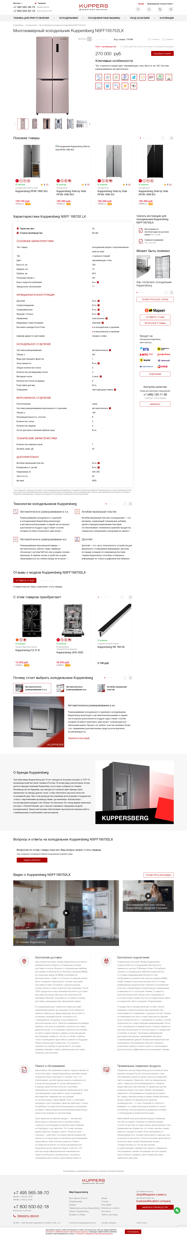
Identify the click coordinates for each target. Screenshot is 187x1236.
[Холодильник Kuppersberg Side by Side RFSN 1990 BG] (155, 161)
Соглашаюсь (133, 1232)
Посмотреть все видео (158, 875)
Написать (155, 404)
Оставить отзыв (155, 317)
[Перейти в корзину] (160, 9)
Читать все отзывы (155, 323)
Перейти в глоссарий (78, 738)
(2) (47, 185)
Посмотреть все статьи (155, 299)
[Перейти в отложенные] (138, 9)
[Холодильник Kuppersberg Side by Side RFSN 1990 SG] (114, 161)
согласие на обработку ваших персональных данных (67, 1232)
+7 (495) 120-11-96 (155, 394)
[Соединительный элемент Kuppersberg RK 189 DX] (114, 620)
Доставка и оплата (78, 1198)
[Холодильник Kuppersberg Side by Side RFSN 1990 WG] (72, 161)
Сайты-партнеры (109, 1215)
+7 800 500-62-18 (24, 10)
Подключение (75, 1201)
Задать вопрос (32, 860)
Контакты (106, 1211)
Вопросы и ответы (110, 1208)
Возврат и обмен (77, 1215)
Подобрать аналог (162, 53)
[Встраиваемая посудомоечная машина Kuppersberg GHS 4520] (72, 620)
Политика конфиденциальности (82, 1223)
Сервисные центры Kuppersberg (84, 1208)
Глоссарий (106, 1205)
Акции (141, 4)
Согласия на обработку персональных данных (94, 1234)
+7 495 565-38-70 (24, 7)
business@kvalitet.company (153, 1201)
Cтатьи (104, 1201)
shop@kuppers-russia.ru (151, 1194)
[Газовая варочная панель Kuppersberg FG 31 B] (31, 620)
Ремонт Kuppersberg (79, 1211)
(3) (88, 185)
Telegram (42, 3)
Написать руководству (155, 1207)
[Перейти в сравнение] (149, 9)
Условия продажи (108, 1223)
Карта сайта (141, 1223)
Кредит (72, 1205)
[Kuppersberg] (93, 7)
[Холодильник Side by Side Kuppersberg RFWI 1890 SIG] (31, 161)
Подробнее (155, 374)
